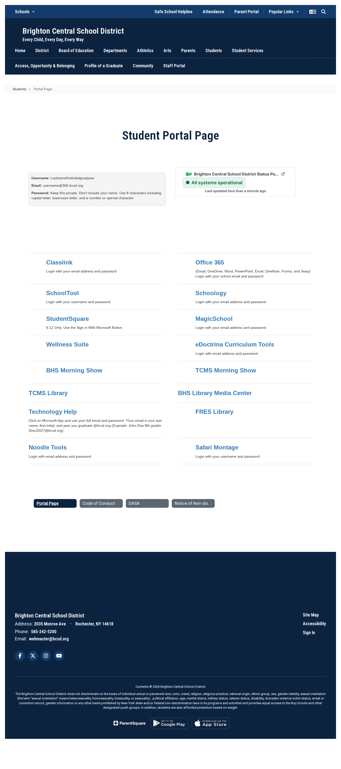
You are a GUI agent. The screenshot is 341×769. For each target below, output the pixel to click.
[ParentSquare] (129, 723)
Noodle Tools (48, 447)
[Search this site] (323, 11)
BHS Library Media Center (215, 393)
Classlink (59, 262)
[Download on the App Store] (210, 723)
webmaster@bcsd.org (49, 638)
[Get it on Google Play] (169, 723)
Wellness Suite (67, 344)
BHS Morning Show (74, 370)
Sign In (309, 632)
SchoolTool (62, 293)
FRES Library (214, 411)
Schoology (210, 293)
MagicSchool (214, 318)
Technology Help (53, 411)
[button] (25, 11)
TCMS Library (48, 393)
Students (19, 89)
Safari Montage (216, 447)
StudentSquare (67, 318)
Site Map (311, 614)
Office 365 (209, 262)
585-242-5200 (43, 631)
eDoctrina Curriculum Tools (234, 344)
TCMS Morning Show (225, 370)
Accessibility (314, 623)
